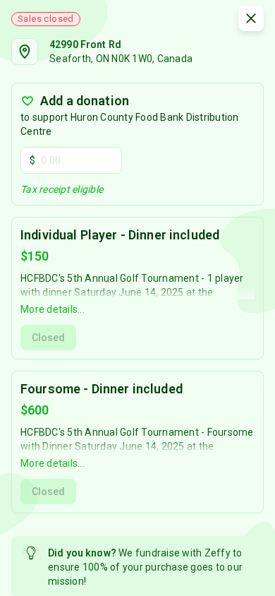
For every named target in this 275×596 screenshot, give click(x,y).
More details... (52, 309)
